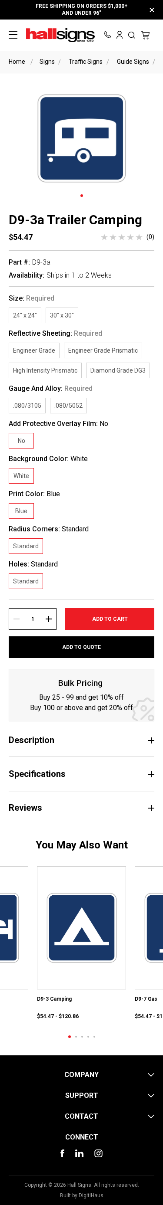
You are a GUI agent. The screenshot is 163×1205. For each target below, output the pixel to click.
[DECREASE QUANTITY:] (16, 619)
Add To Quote (81, 647)
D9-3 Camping (54, 999)
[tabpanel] (81, 943)
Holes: (33, 564)
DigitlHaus (91, 1195)
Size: (31, 298)
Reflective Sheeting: (55, 333)
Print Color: (34, 494)
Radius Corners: (49, 529)
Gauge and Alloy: (51, 389)
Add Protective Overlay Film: (58, 424)
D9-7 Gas (146, 999)
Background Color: (48, 459)
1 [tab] (81, 195)
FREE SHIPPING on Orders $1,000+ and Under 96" (81, 9)
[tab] (69, 1036)
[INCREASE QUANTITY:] (48, 619)
